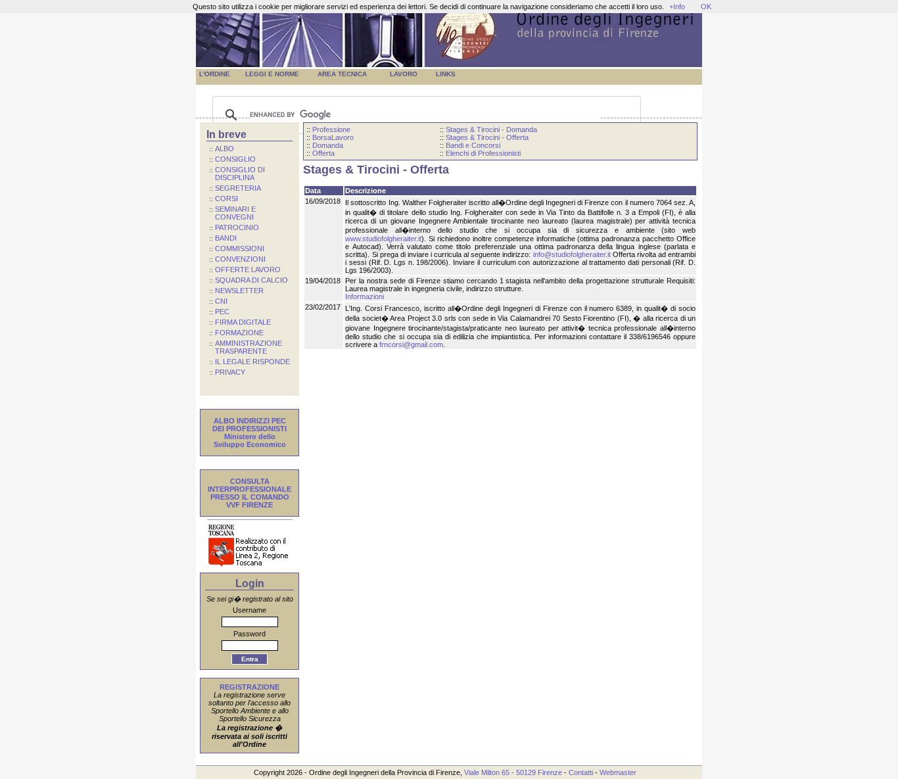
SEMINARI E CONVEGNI (232, 213)
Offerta (323, 153)
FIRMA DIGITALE (243, 322)
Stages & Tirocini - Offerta (487, 137)
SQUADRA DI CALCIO (251, 280)
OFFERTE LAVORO (248, 269)
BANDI (226, 238)
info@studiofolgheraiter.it (572, 254)
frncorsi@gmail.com (411, 344)
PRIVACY (230, 372)
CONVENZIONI (240, 259)
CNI (221, 301)
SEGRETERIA (238, 188)
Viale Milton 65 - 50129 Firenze (513, 772)
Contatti (581, 772)
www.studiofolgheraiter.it (383, 239)
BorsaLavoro (333, 137)
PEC (222, 312)
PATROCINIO (237, 227)
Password (249, 634)
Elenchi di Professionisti (483, 153)
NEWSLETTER (239, 291)
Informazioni (364, 296)
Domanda (327, 145)
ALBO (224, 149)
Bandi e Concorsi (473, 145)
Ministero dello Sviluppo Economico (250, 440)
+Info (677, 7)
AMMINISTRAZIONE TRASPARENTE (245, 347)
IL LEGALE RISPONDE (252, 362)
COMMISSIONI (239, 248)
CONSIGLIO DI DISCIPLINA (237, 173)
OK (706, 7)
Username (249, 610)
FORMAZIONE (239, 333)
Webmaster (618, 772)
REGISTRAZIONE (249, 687)
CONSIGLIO (235, 159)
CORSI (226, 198)
